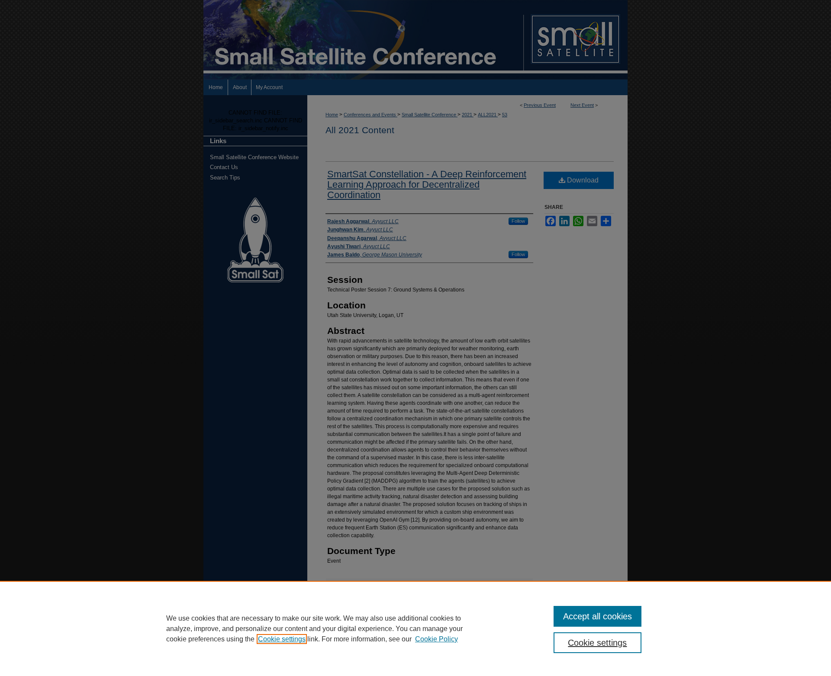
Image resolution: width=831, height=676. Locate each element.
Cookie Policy (436, 639)
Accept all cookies (597, 616)
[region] (415, 628)
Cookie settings (282, 639)
